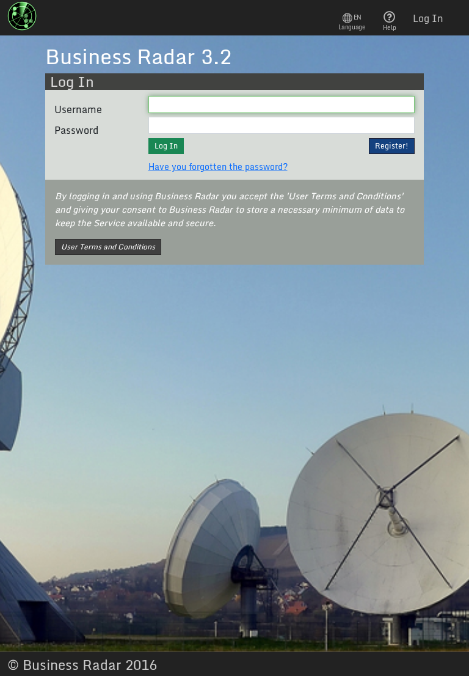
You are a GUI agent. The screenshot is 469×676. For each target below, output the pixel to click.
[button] (392, 146)
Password (76, 130)
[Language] (352, 17)
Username (78, 109)
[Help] (389, 16)
